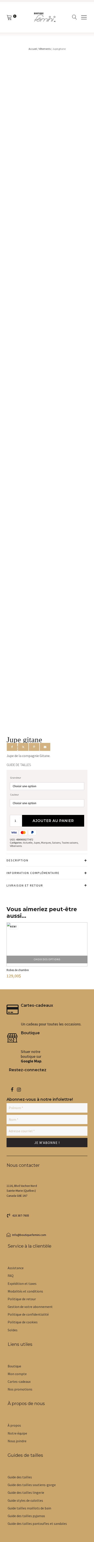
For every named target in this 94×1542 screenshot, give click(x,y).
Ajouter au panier (53, 821)
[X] (23, 747)
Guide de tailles (19, 765)
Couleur (14, 794)
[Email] (45, 747)
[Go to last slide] (10, 954)
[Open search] (74, 17)
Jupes (36, 842)
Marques (46, 842)
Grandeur (15, 777)
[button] (18, 1215)
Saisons (56, 842)
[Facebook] (12, 747)
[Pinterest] (34, 747)
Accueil (33, 48)
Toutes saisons (70, 842)
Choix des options (47, 959)
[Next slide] (83, 954)
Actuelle (27, 842)
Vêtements (45, 48)
